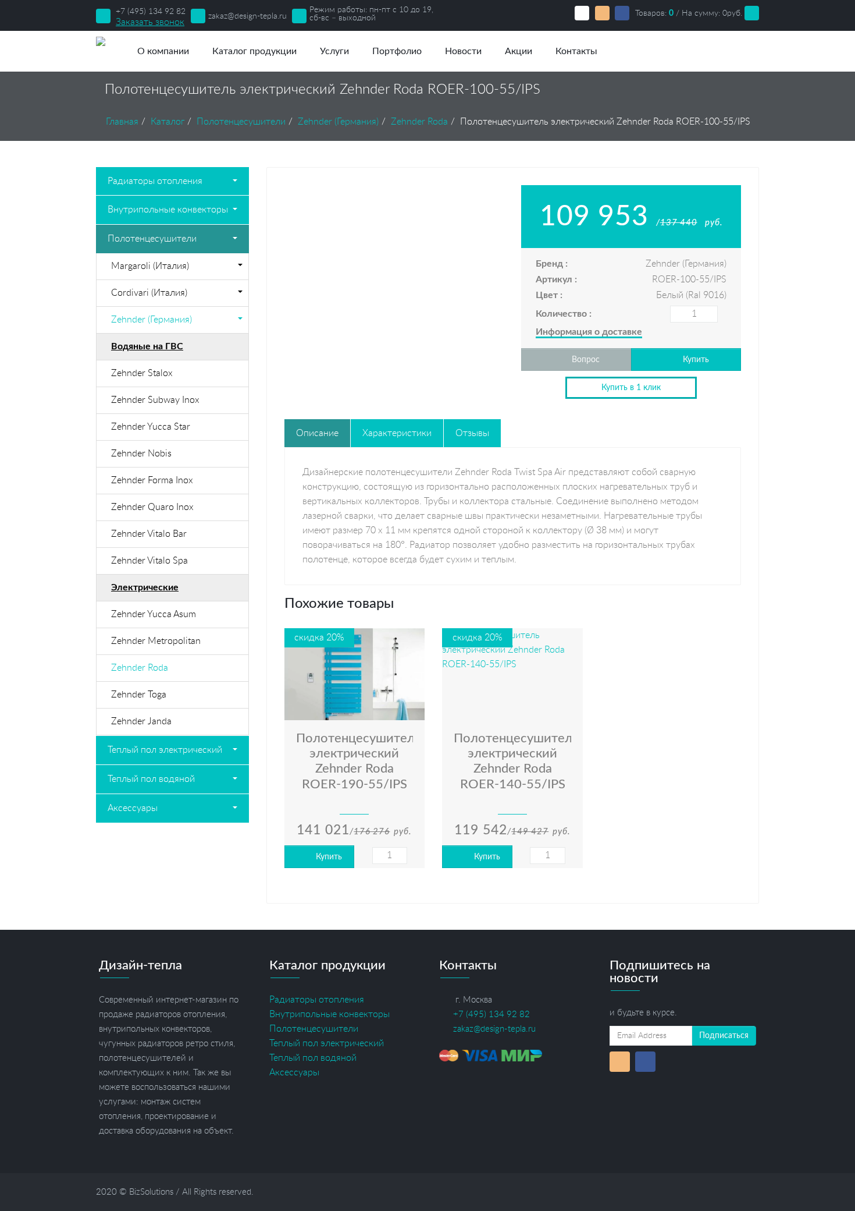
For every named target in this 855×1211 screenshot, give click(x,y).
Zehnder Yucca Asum (153, 614)
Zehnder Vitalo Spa (149, 560)
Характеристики (397, 433)
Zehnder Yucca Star (150, 426)
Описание (317, 433)
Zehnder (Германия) (151, 319)
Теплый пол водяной (151, 779)
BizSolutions (151, 1192)
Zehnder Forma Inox (152, 480)
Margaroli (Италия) (150, 266)
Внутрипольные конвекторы (168, 209)
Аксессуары (133, 808)
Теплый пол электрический (165, 750)
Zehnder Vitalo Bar (149, 534)
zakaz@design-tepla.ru (247, 16)
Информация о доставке (589, 332)
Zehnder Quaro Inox (152, 507)
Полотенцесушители (152, 238)
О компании (163, 51)
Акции (518, 51)
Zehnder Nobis (141, 453)
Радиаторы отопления (155, 181)
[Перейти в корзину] (751, 13)
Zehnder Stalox (142, 373)
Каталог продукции (254, 51)
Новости (463, 51)
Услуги (334, 51)
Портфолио (397, 51)
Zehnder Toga (138, 694)
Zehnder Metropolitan (156, 641)
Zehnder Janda (141, 721)
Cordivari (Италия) (149, 293)
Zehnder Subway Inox (155, 400)
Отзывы (472, 433)
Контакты (576, 51)
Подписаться (724, 1036)
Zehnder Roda (139, 667)
